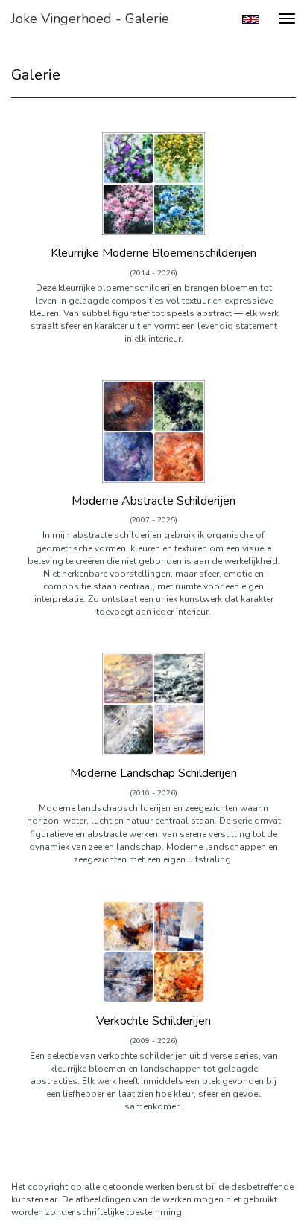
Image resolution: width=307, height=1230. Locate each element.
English (250, 19)
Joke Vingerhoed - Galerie (90, 19)
